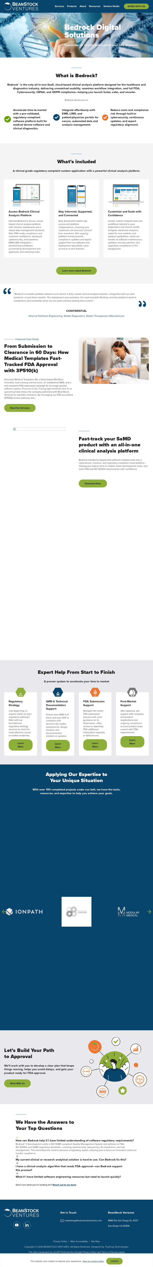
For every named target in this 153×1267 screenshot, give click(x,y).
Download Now (93, 483)
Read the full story (21, 409)
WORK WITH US (136, 6)
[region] (76, 1260)
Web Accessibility (79, 1241)
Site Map (95, 1241)
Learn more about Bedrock (76, 270)
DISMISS (114, 1261)
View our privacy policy (93, 1261)
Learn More (21, 744)
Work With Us (17, 1083)
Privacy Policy (60, 1241)
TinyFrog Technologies (116, 1246)
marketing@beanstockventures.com (83, 1220)
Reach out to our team (64, 1185)
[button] (4, 911)
